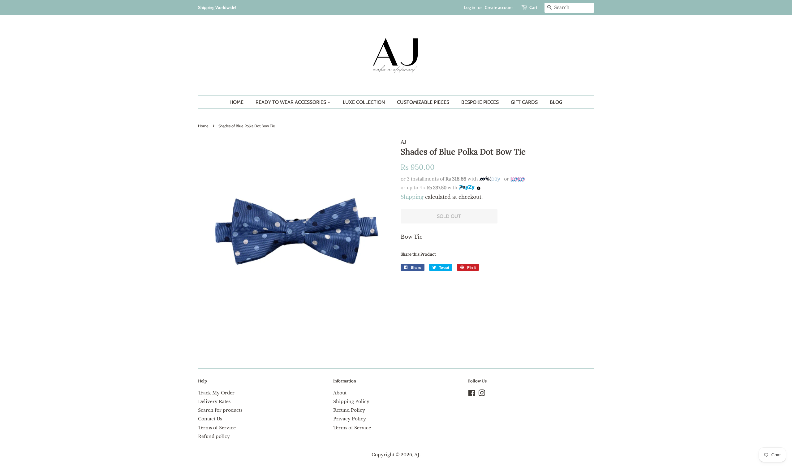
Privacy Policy (349, 419)
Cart (533, 7)
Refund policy (214, 436)
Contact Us (210, 419)
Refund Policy (349, 410)
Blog (556, 102)
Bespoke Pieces (480, 102)
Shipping (412, 197)
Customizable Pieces (423, 102)
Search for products (220, 410)
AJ (417, 454)
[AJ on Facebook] (471, 394)
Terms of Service (217, 428)
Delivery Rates (214, 401)
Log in (469, 7)
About (339, 393)
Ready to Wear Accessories (291, 102)
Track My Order (216, 393)
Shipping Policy (351, 401)
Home (236, 102)
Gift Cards (524, 102)
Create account (499, 7)
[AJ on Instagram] (481, 394)
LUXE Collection (364, 102)
